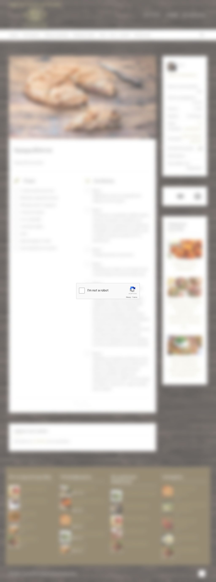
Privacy (128, 297)
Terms (134, 297)
